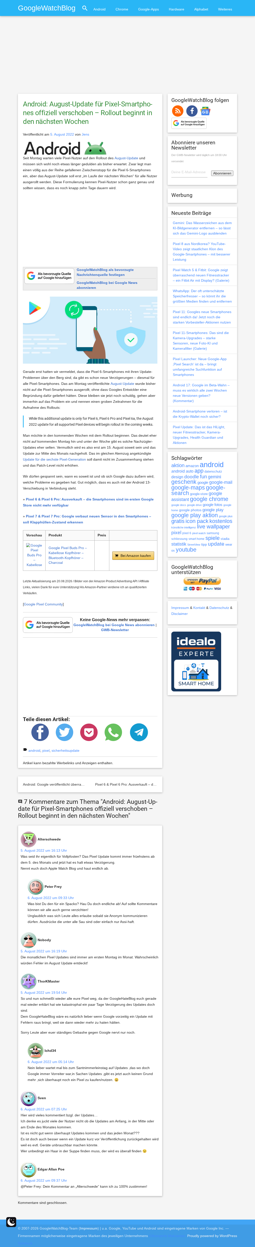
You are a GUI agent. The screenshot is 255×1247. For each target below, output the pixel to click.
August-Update (126, 158)
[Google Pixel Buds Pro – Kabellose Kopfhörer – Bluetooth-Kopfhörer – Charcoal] (34, 555)
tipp (204, 544)
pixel (46, 750)
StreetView (193, 544)
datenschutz (213, 471)
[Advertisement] (127, 57)
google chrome (209, 499)
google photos (190, 510)
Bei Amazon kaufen (136, 556)
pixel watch (199, 533)
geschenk (183, 482)
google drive (194, 504)
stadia (225, 539)
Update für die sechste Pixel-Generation (54, 459)
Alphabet (201, 9)
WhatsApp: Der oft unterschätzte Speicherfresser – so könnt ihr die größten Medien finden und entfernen (202, 296)
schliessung (179, 539)
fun (203, 476)
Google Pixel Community (43, 604)
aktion (178, 465)
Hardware (176, 9)
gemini (214, 476)
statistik (178, 544)
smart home (196, 539)
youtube (186, 549)
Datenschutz (219, 608)
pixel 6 (186, 533)
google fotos (212, 504)
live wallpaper (213, 526)
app (198, 471)
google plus (226, 516)
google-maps (188, 487)
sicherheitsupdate (65, 750)
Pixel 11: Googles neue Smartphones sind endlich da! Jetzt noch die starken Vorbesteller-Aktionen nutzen (202, 317)
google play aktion (194, 515)
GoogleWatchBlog (46, 8)
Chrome (122, 9)
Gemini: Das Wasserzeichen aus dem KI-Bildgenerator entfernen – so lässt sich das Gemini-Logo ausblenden (202, 228)
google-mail (220, 482)
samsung (213, 533)
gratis (178, 521)
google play (213, 509)
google (202, 483)
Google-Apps (148, 9)
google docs (178, 504)
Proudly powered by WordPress (212, 1236)
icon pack (197, 521)
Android (99, 9)
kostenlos (220, 521)
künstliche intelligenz (183, 527)
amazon (192, 466)
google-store (199, 494)
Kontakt (199, 608)
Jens (85, 134)
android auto (182, 471)
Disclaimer (179, 614)
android (34, 750)
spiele (212, 538)
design (177, 477)
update (216, 544)
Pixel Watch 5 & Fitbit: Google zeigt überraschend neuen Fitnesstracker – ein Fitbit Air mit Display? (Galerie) (201, 275)
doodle (191, 476)
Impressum (180, 608)
